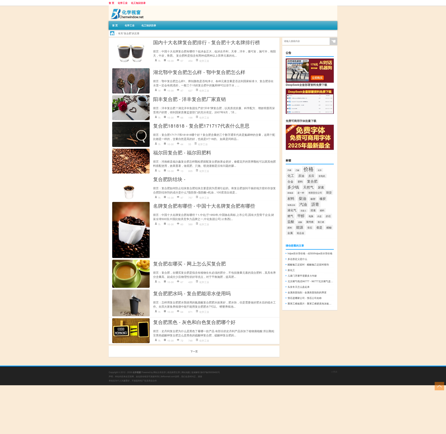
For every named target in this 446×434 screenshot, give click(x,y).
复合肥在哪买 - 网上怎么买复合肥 (189, 263)
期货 (329, 192)
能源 (299, 227)
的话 (328, 216)
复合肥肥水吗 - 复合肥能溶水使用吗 (192, 293)
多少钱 (293, 187)
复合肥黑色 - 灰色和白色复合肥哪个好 (194, 321)
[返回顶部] (439, 386)
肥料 (289, 227)
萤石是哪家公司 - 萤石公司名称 (305, 298)
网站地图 (186, 372)
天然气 (308, 187)
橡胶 (323, 198)
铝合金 (300, 233)
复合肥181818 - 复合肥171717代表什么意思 (201, 125)
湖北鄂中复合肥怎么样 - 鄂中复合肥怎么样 (199, 71)
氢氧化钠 (291, 205)
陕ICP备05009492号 (210, 372)
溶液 (313, 210)
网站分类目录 (159, 372)
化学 (320, 170)
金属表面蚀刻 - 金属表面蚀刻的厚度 (307, 292)
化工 (290, 175)
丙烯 (289, 170)
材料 (290, 198)
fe (159, 171)
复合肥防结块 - (169, 178)
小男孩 (334, 371)
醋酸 (329, 227)
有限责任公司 (315, 192)
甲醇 (301, 215)
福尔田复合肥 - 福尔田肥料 (182, 152)
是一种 (300, 192)
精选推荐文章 (173, 372)
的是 (319, 216)
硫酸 (300, 222)
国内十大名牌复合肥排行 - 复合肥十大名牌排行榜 (206, 42)
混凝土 (303, 210)
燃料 (322, 210)
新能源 (290, 192)
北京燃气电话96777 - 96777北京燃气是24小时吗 (311, 281)
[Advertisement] (104, 409)
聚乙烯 (321, 222)
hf (159, 90)
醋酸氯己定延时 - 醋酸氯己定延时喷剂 (308, 264)
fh (159, 60)
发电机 (321, 176)
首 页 (111, 3)
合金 (290, 181)
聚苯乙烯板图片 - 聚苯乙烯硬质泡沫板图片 (311, 303)
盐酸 (290, 221)
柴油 (302, 198)
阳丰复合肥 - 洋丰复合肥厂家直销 (189, 98)
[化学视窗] (127, 7)
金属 (290, 233)
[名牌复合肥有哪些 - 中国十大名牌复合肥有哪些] (131, 230)
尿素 (321, 187)
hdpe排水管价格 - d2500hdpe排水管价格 (310, 253)
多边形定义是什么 (297, 259)
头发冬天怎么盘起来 (299, 286)
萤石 (309, 227)
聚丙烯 (310, 222)
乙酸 (297, 170)
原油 (301, 175)
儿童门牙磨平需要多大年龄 (302, 275)
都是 (319, 227)
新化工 (291, 270)
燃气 (290, 216)
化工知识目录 (138, 3)
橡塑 (312, 199)
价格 (308, 168)
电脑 (311, 216)
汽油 (303, 204)
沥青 (315, 204)
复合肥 (312, 181)
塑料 (300, 181)
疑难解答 (195, 372)
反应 (311, 175)
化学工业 (123, 3)
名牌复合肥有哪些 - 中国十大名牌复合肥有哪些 (204, 205)
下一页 (194, 351)
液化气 (291, 210)
